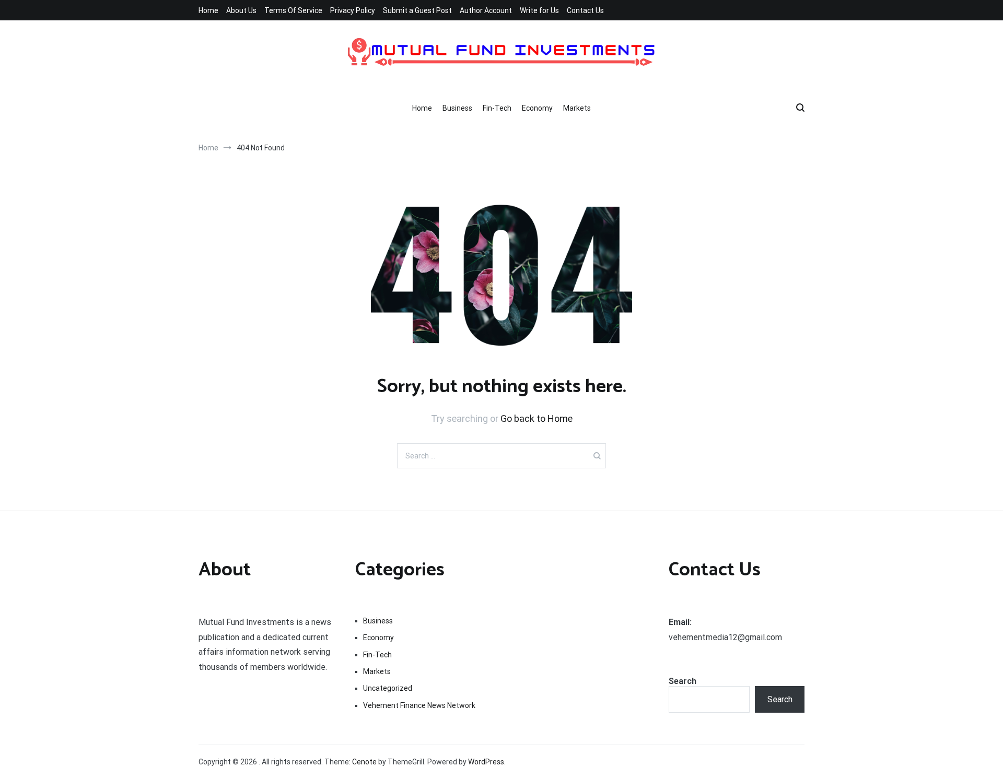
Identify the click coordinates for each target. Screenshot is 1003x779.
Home (208, 10)
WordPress (486, 762)
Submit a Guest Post (417, 10)
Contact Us (585, 10)
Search (682, 681)
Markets (577, 108)
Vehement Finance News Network (419, 705)
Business (457, 108)
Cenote (364, 762)
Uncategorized (387, 688)
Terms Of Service (293, 10)
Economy (537, 108)
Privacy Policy (352, 10)
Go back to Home (536, 418)
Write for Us (539, 10)
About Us (241, 10)
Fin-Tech (497, 108)
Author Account (486, 10)
